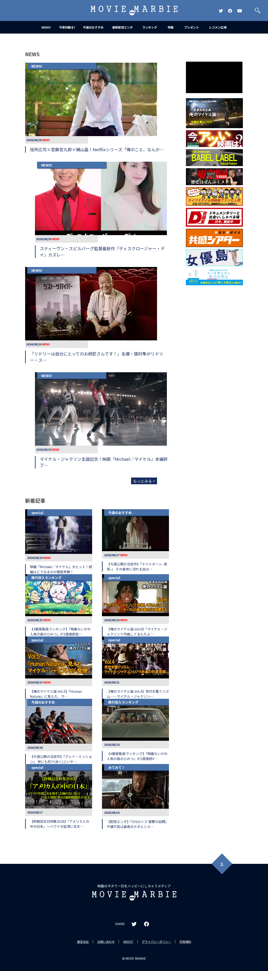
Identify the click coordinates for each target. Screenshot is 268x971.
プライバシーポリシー (156, 942)
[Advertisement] (214, 355)
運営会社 (83, 942)
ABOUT (128, 942)
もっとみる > (144, 481)
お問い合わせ (106, 942)
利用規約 (185, 942)
